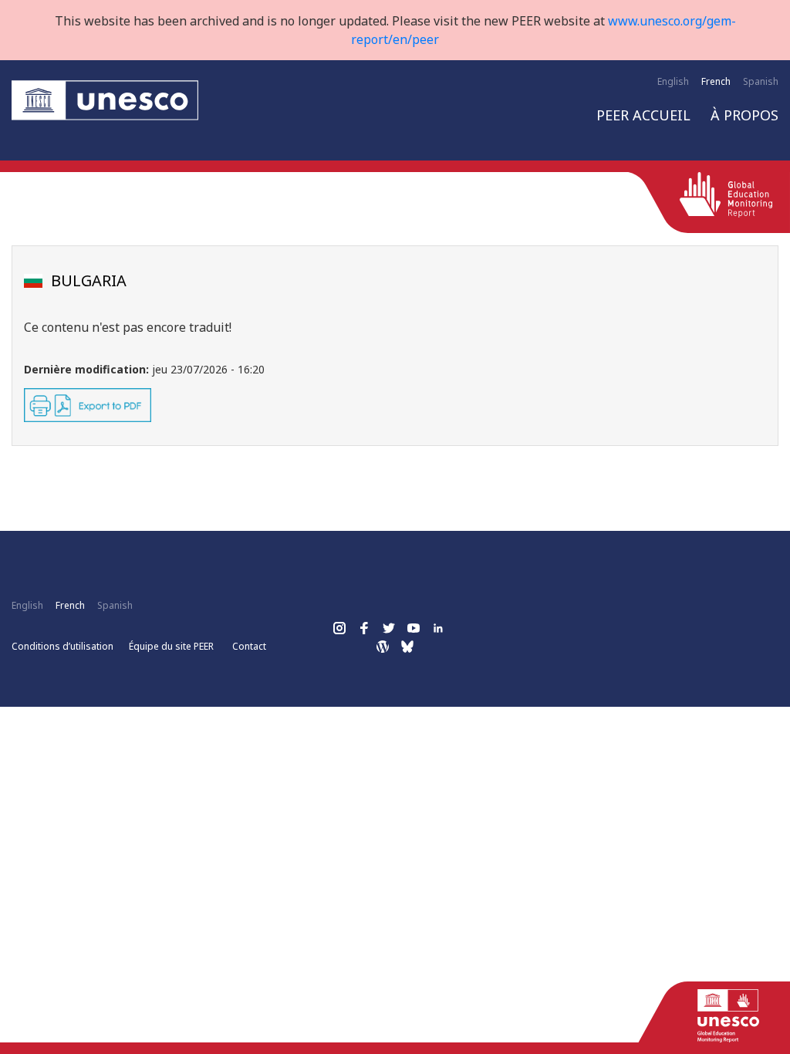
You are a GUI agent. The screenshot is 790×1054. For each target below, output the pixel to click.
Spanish (760, 81)
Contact (249, 646)
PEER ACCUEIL (643, 115)
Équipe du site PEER (171, 646)
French (716, 81)
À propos (744, 115)
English (673, 81)
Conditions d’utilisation (62, 646)
